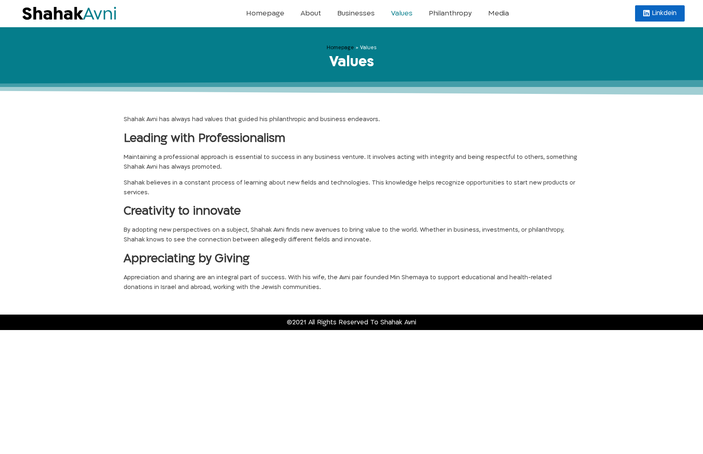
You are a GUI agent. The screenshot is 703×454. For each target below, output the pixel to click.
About (311, 13)
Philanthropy (450, 13)
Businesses (356, 13)
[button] (660, 13)
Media (498, 13)
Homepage (265, 13)
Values (402, 13)
